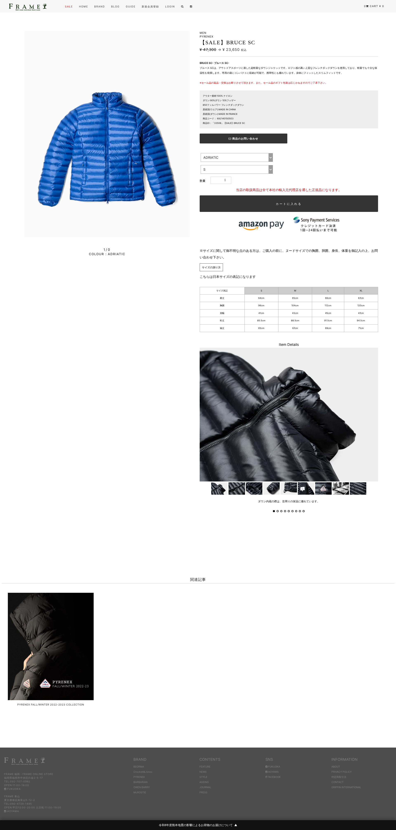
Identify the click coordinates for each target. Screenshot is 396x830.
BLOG (115, 6)
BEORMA (138, 766)
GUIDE (131, 6)
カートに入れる (289, 203)
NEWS (203, 771)
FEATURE (204, 766)
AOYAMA (12, 811)
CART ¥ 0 (374, 6)
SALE (69, 6)
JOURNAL (205, 787)
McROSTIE (139, 792)
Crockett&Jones (142, 771)
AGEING (204, 782)
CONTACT (337, 782)
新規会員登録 (150, 6)
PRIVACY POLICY (341, 771)
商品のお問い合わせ (244, 138)
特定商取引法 (338, 776)
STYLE (203, 776)
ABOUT (335, 766)
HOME (83, 6)
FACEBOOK (274, 776)
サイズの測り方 (211, 267)
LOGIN (170, 6)
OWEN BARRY (141, 787)
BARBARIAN (140, 782)
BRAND (99, 6)
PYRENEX (139, 776)
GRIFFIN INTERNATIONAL (346, 787)
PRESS (203, 792)
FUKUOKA (13, 788)
